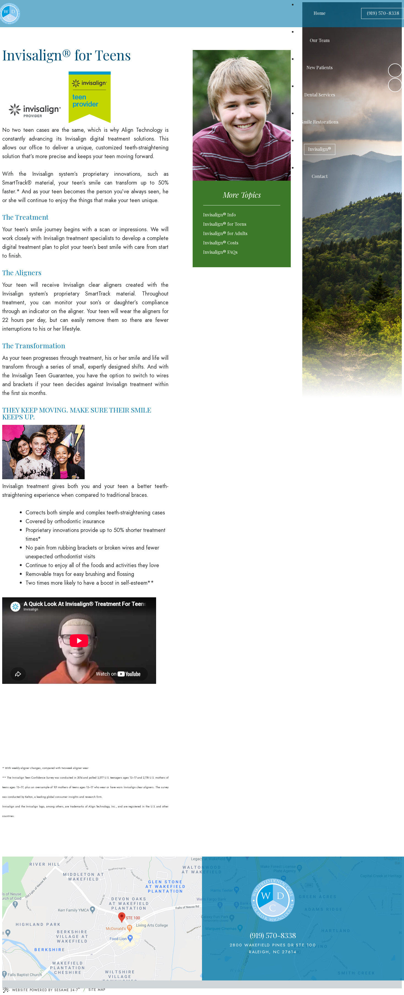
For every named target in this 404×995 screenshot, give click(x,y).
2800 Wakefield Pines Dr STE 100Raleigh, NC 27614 (273, 948)
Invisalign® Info (219, 215)
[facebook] (395, 70)
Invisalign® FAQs (220, 252)
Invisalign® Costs (220, 243)
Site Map (97, 989)
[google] (395, 85)
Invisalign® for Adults (225, 233)
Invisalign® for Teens (224, 224)
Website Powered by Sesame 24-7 (46, 990)
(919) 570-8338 (383, 13)
